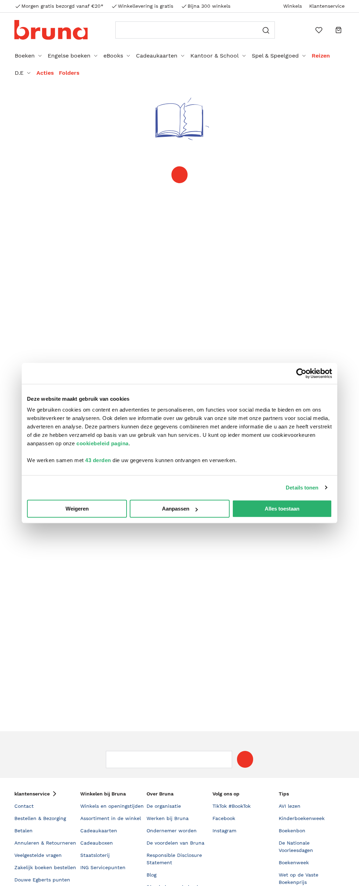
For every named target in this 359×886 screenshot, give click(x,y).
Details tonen (302, 488)
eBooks (113, 55)
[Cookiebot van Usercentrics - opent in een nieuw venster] (301, 373)
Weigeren (77, 509)
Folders (69, 72)
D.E (19, 72)
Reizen (321, 55)
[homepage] (179, 174)
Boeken (25, 55)
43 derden (98, 460)
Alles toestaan (282, 509)
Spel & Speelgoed (275, 55)
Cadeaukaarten (156, 55)
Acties (45, 72)
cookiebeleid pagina (102, 443)
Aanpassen (175, 509)
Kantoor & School (214, 55)
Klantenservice (327, 6)
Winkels (292, 6)
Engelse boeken (69, 55)
